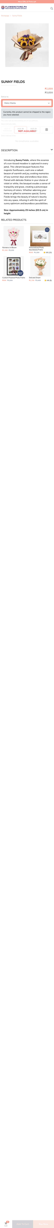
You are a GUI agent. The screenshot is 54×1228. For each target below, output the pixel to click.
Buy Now (43, 1224)
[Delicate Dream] (40, 269)
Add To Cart (22, 1224)
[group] (27, 45)
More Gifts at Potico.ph (27, 2)
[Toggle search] (52, 8)
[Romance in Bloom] (13, 240)
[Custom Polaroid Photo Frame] (13, 269)
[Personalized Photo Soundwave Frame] (40, 240)
